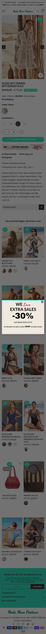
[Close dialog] (42, 302)
